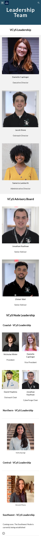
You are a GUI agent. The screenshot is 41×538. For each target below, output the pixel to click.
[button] (2, 2)
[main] (20, 12)
